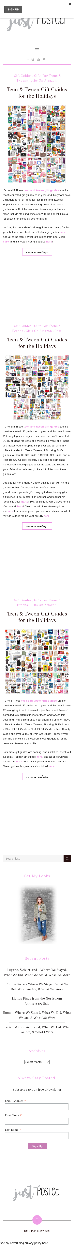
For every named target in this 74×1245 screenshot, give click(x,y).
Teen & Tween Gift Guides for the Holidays (37, 92)
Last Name (13, 1130)
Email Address (15, 1101)
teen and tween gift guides (41, 190)
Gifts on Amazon (44, 80)
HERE (24, 501)
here (63, 232)
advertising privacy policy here (29, 1243)
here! (47, 515)
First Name (13, 1115)
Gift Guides (23, 76)
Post (58, 331)
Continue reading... (37, 252)
